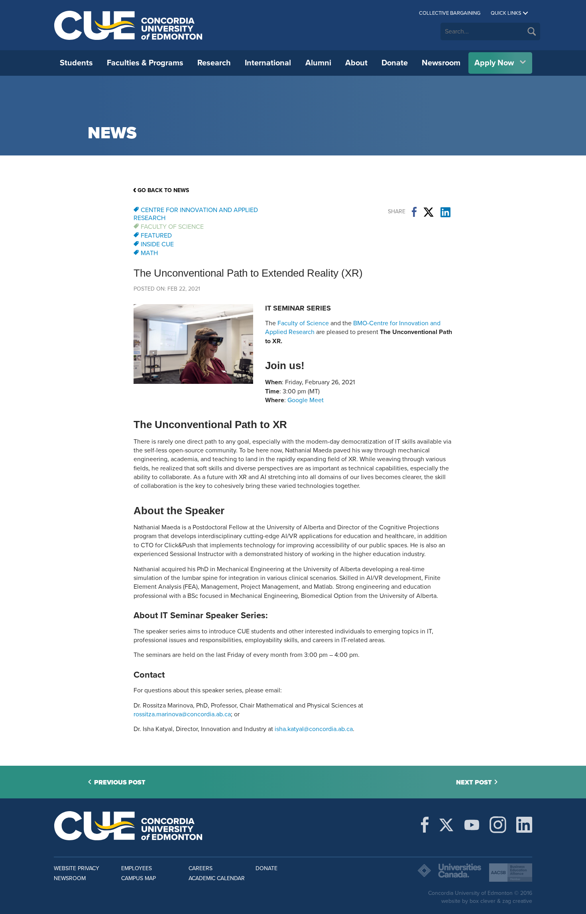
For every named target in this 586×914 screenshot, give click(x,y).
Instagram (498, 824)
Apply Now (494, 63)
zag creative (517, 901)
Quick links (506, 13)
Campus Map (138, 878)
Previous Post (120, 782)
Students (76, 63)
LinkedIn (445, 212)
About (356, 63)
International (268, 63)
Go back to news (163, 190)
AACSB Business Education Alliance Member (510, 872)
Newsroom (441, 63)
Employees (136, 868)
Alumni (318, 63)
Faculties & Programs (145, 63)
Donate (394, 63)
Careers (200, 868)
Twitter (428, 212)
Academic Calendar (217, 878)
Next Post (474, 782)
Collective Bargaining (449, 13)
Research (214, 63)
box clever (483, 901)
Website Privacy (76, 868)
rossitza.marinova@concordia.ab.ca (182, 714)
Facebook (414, 212)
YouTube (472, 824)
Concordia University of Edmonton (128, 25)
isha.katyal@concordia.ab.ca (314, 729)
